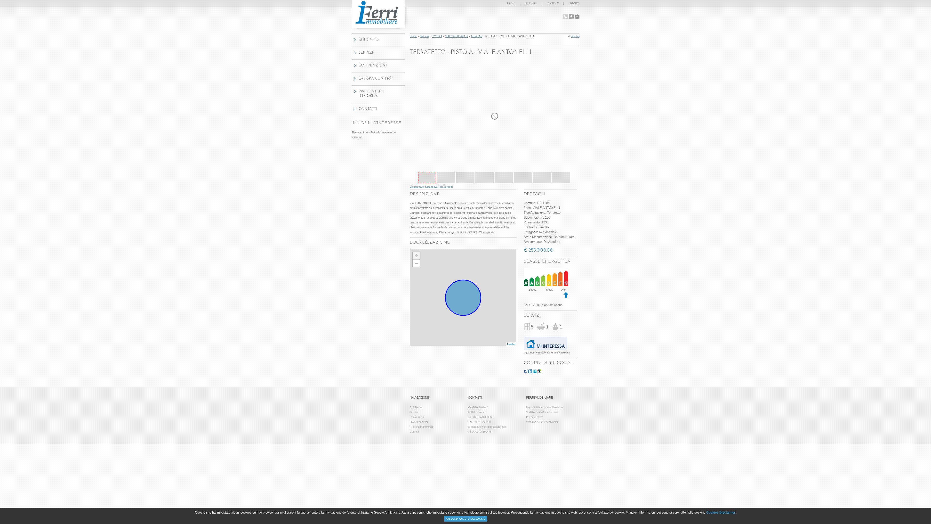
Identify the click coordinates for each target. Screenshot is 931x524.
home (511, 3)
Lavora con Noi (376, 79)
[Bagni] (541, 324)
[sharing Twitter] (535, 371)
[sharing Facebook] (526, 371)
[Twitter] (565, 16)
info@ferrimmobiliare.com (491, 426)
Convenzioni (373, 65)
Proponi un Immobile (371, 94)
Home (413, 36)
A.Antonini (552, 421)
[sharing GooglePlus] (539, 371)
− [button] (416, 263)
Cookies (553, 3)
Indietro (575, 36)
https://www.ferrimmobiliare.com (544, 407)
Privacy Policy (534, 417)
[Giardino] (555, 324)
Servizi (366, 53)
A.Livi (540, 421)
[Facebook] (571, 16)
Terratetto (476, 36)
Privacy (574, 3)
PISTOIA (437, 36)
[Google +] (577, 16)
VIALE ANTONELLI (456, 36)
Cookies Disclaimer (720, 512)
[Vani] (527, 325)
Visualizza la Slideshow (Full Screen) (431, 186)
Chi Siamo (369, 39)
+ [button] (416, 256)
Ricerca (424, 36)
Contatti (368, 109)
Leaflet (511, 344)
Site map (531, 3)
